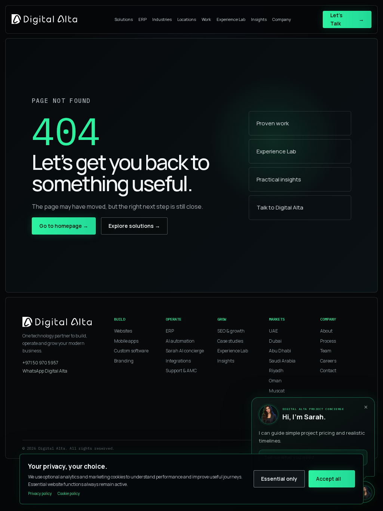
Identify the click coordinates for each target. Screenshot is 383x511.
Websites (123, 331)
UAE (273, 331)
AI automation (180, 341)
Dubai (275, 341)
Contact (328, 370)
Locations (186, 19)
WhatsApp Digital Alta (44, 371)
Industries (162, 19)
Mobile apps (126, 341)
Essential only (279, 478)
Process (328, 341)
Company (281, 19)
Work (206, 19)
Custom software (131, 351)
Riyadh (276, 370)
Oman (275, 380)
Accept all (328, 478)
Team (325, 351)
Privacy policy (40, 493)
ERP (142, 19)
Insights (259, 19)
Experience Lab (231, 19)
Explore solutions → (134, 225)
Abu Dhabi (280, 351)
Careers (328, 361)
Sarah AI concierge (185, 351)
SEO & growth (231, 331)
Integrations (178, 361)
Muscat (277, 391)
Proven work (273, 123)
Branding (124, 361)
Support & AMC (181, 370)
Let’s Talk (347, 19)
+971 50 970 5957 (40, 362)
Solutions (123, 19)
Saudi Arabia (282, 361)
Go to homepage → (63, 225)
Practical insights (279, 179)
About (326, 331)
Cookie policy (69, 493)
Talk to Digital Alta (280, 207)
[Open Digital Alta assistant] (364, 492)
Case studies (230, 341)
